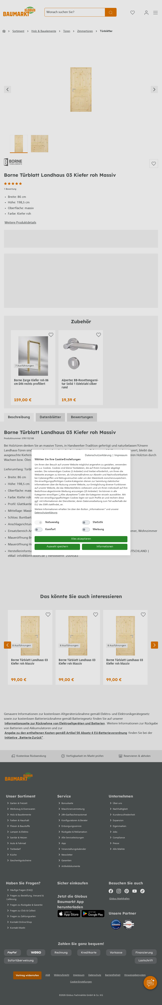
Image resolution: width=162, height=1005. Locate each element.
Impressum (120, 455)
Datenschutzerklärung (98, 455)
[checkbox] (38, 522)
